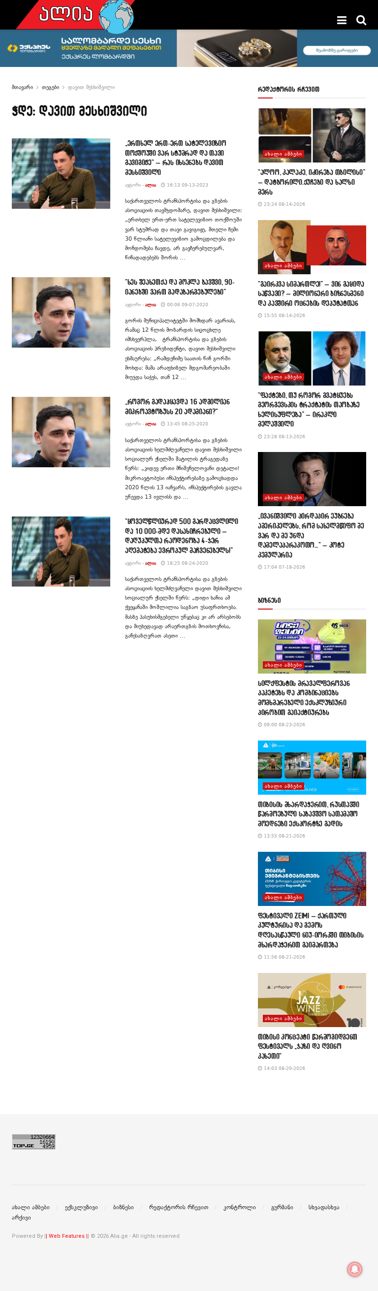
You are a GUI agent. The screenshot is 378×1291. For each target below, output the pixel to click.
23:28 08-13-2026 (283, 436)
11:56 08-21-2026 (283, 957)
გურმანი (282, 1207)
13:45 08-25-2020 (186, 423)
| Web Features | (67, 1236)
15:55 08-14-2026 (283, 315)
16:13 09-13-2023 (186, 185)
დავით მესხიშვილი (91, 87)
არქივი (21, 1217)
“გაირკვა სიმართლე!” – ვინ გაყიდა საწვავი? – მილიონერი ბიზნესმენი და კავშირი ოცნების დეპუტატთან (311, 293)
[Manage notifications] (355, 1269)
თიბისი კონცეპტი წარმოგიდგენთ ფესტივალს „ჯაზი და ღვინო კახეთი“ (307, 1046)
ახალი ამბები (283, 154)
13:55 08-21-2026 (283, 836)
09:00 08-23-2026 (283, 724)
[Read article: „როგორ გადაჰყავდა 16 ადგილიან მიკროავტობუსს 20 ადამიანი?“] (61, 432)
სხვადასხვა (324, 1207)
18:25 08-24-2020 (186, 563)
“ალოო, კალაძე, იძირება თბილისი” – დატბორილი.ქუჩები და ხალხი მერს (311, 181)
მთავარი (22, 87)
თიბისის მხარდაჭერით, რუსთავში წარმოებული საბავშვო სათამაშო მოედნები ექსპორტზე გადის (308, 814)
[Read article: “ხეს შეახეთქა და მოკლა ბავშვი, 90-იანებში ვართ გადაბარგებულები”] (61, 312)
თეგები (50, 87)
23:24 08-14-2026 (283, 204)
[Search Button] (361, 20)
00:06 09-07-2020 (186, 304)
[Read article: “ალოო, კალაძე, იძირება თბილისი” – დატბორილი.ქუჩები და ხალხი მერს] (312, 135)
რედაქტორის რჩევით (178, 1207)
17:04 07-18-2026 (283, 567)
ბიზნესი (123, 1207)
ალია (150, 185)
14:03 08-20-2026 (283, 1068)
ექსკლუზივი (81, 1207)
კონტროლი (239, 1207)
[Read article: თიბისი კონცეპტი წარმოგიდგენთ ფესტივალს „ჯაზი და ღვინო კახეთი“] (312, 1000)
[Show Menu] (341, 20)
